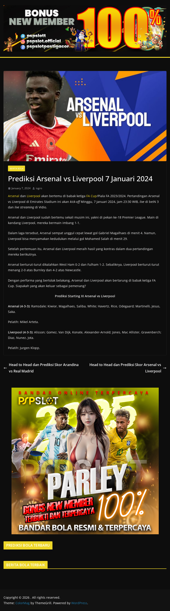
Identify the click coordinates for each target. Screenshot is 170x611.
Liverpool (33, 196)
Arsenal (13, 196)
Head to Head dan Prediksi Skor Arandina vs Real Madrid (44, 368)
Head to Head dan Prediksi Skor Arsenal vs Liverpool (125, 368)
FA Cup (91, 196)
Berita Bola (16, 168)
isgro (39, 188)
